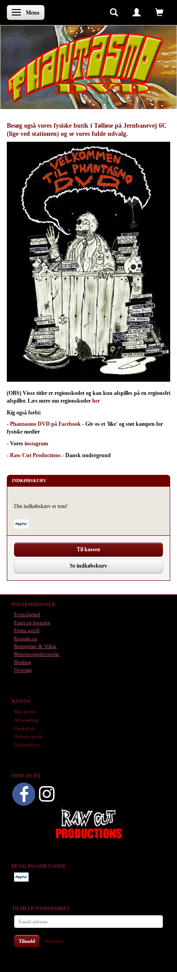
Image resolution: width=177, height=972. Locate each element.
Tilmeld (27, 941)
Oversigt (23, 670)
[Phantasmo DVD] (85, 68)
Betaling (22, 662)
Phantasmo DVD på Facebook (45, 424)
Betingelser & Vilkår (35, 646)
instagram (36, 443)
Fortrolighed (27, 614)
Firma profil (26, 630)
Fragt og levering (32, 622)
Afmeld (53, 941)
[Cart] (159, 11)
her (96, 401)
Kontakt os (25, 638)
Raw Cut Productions (35, 455)
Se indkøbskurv (88, 566)
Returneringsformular (36, 654)
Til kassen (88, 549)
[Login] (137, 11)
